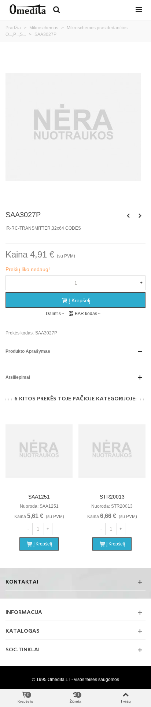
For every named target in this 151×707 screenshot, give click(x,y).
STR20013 (112, 497)
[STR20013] (112, 451)
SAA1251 (39, 497)
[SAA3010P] (128, 215)
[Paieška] (56, 9)
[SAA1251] (39, 451)
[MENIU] (139, 9)
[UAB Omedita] (27, 9)
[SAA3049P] (140, 215)
